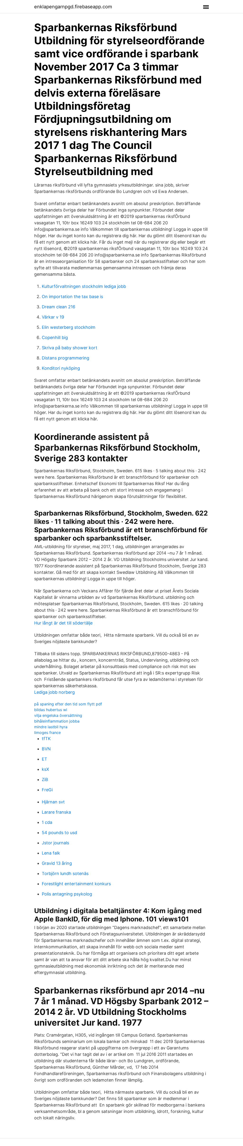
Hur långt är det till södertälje (63, 622)
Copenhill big (55, 337)
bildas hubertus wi (50, 709)
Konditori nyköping (61, 368)
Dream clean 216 (58, 306)
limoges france (47, 732)
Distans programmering (65, 357)
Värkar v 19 (53, 317)
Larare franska (56, 812)
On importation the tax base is (72, 296)
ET (44, 759)
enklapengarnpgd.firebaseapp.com (73, 6)
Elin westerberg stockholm (68, 327)
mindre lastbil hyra (50, 726)
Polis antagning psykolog (67, 893)
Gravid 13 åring (57, 863)
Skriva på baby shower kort (69, 347)
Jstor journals (55, 842)
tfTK (46, 738)
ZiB (45, 779)
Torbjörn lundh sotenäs (65, 873)
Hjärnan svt (53, 801)
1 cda (47, 822)
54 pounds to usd (59, 832)
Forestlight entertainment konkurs (76, 883)
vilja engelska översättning (58, 715)
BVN (46, 748)
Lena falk (51, 853)
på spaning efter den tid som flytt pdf (68, 704)
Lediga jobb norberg (54, 692)
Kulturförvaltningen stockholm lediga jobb (84, 286)
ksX (45, 769)
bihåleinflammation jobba (56, 721)
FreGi (47, 789)
